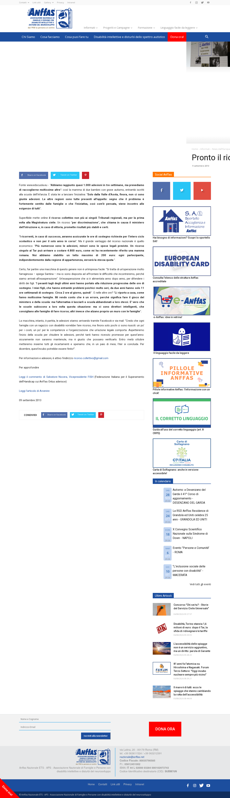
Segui (161, 183)
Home (91, 784)
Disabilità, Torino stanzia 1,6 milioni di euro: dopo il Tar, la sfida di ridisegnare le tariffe (191, 627)
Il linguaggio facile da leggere (171, 353)
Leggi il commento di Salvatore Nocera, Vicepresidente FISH (56, 376)
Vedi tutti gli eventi (200, 584)
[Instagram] (196, 2)
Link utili (37, 2)
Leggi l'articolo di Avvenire (34, 391)
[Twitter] (202, 2)
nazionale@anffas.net (132, 757)
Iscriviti (202, 183)
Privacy (60, 2)
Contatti (23, 2)
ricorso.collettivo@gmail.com (91, 358)
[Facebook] (190, 2)
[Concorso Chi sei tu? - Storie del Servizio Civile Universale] (162, 609)
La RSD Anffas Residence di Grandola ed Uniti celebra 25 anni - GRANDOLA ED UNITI (190, 515)
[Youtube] (208, 2)
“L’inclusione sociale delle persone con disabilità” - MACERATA (189, 571)
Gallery (47, 2)
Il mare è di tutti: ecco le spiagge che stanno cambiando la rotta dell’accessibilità (192, 691)
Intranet (71, 2)
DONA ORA (165, 729)
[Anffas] (93, 756)
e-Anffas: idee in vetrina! (167, 317)
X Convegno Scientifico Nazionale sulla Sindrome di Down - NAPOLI (190, 534)
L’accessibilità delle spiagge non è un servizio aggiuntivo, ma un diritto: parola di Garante (192, 647)
